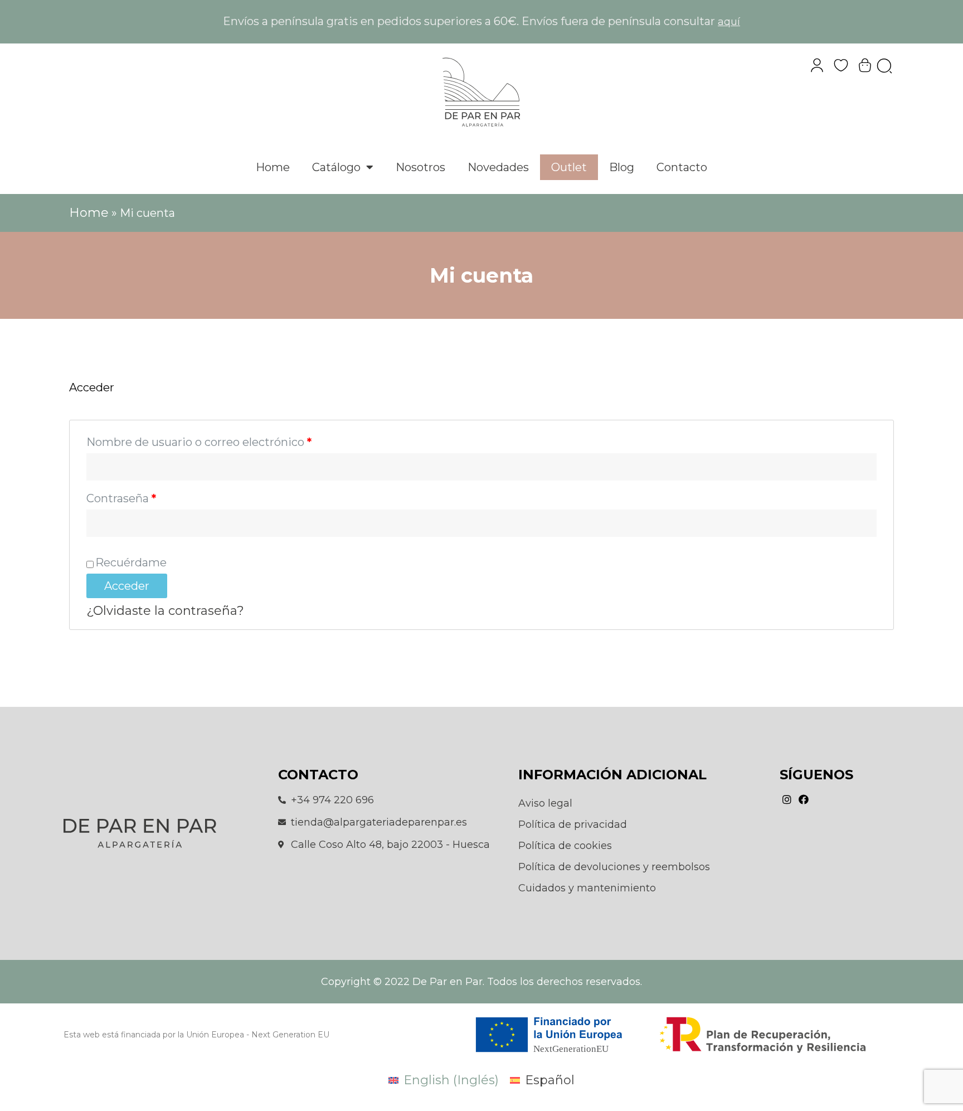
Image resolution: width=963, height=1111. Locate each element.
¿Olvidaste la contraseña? (165, 610)
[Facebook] (803, 800)
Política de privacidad (572, 824)
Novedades (498, 167)
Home (273, 167)
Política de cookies (565, 846)
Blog (621, 167)
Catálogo (336, 167)
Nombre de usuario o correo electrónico (199, 442)
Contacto (681, 167)
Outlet (569, 167)
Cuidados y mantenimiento (587, 888)
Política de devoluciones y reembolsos (614, 867)
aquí (729, 22)
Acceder (126, 586)
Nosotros (420, 167)
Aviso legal (545, 803)
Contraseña (121, 498)
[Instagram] (787, 800)
